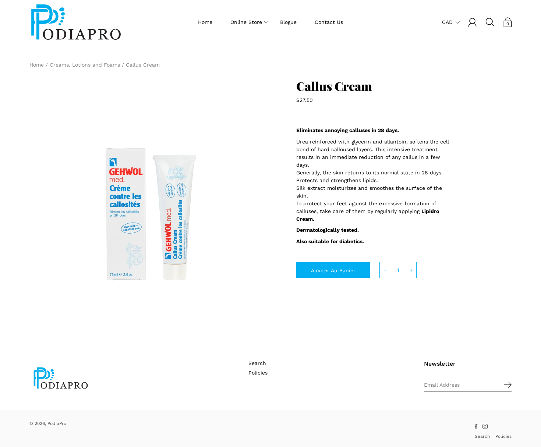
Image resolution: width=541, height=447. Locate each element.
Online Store (246, 22)
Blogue (288, 22)
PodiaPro (56, 423)
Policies (258, 373)
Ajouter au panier (333, 270)
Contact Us (329, 22)
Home (205, 22)
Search (257, 363)
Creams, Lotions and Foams (85, 65)
